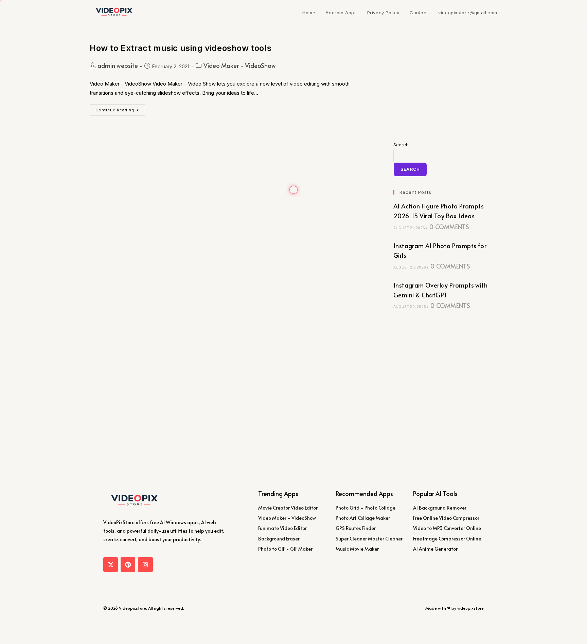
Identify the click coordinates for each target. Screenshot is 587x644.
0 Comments (449, 226)
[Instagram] (145, 564)
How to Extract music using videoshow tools (180, 48)
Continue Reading (120, 108)
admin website (117, 65)
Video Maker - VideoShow (239, 65)
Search (401, 144)
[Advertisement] (445, 84)
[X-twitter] (110, 564)
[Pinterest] (128, 564)
